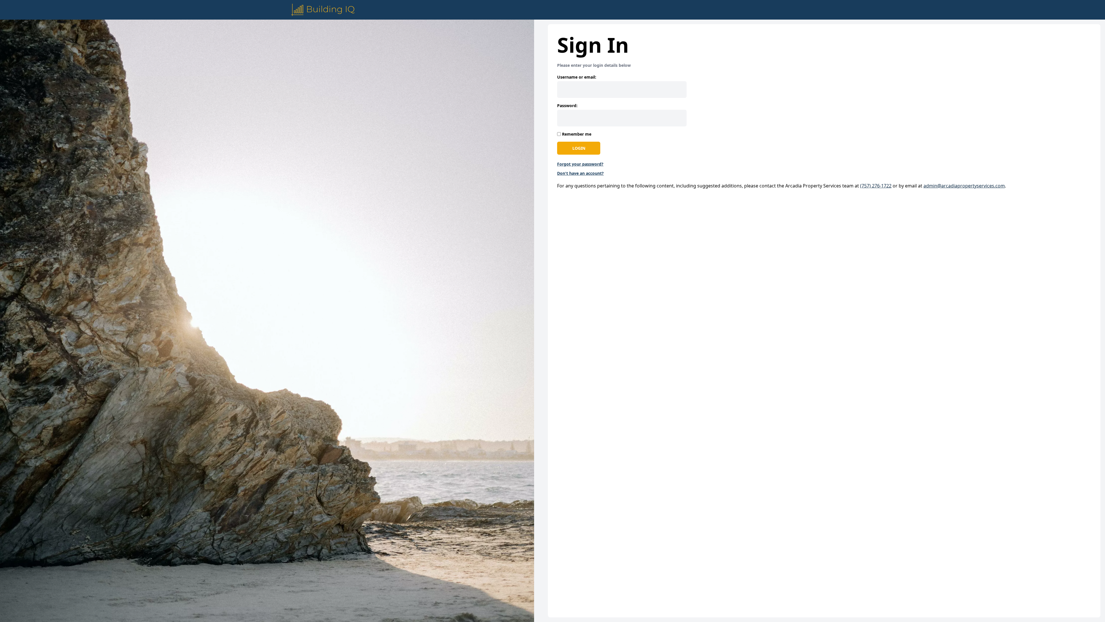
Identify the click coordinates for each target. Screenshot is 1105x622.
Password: (567, 105)
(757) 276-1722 (875, 186)
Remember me (576, 134)
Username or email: (576, 77)
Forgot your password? (580, 164)
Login (578, 148)
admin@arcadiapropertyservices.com (964, 186)
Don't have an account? (580, 173)
